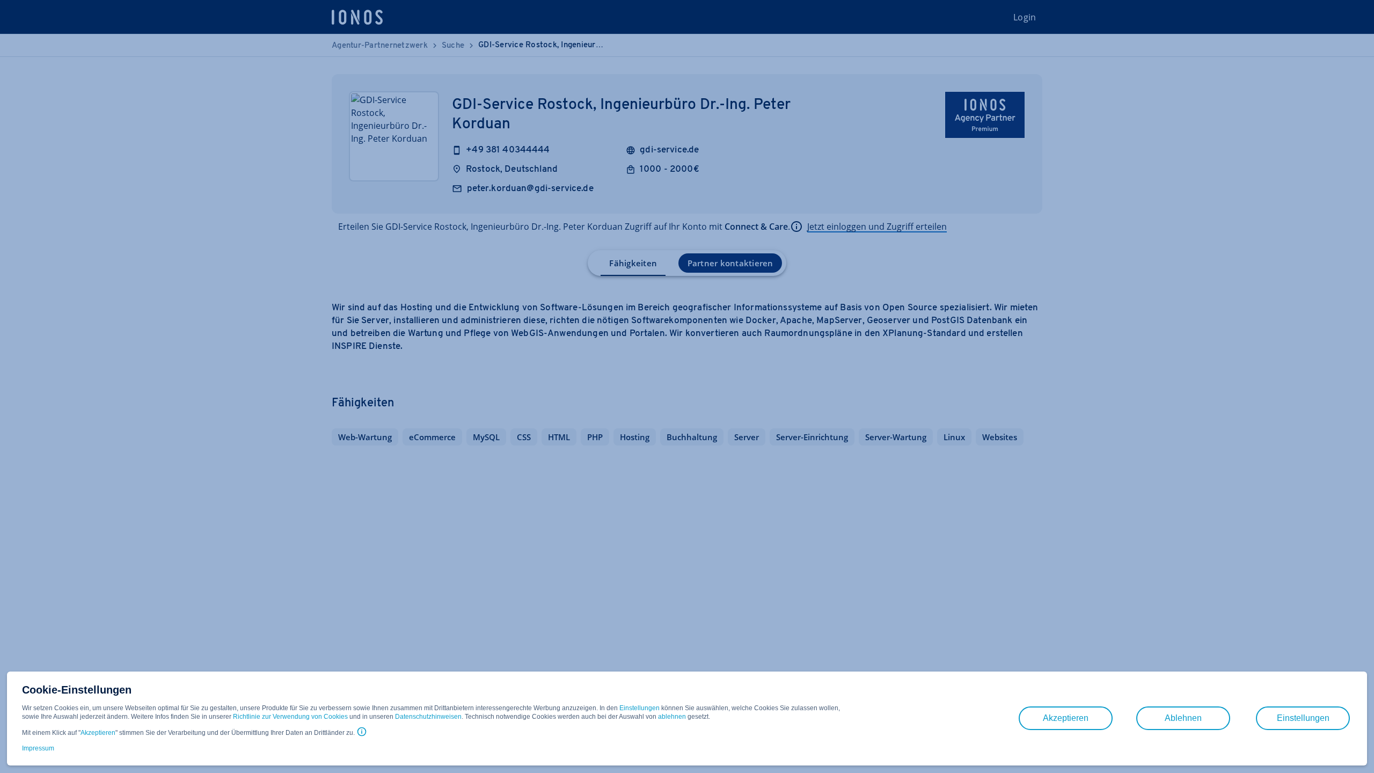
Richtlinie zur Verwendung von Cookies (290, 716)
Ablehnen (1183, 718)
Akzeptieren (98, 732)
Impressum (38, 748)
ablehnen (672, 716)
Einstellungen (639, 708)
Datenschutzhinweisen (428, 716)
